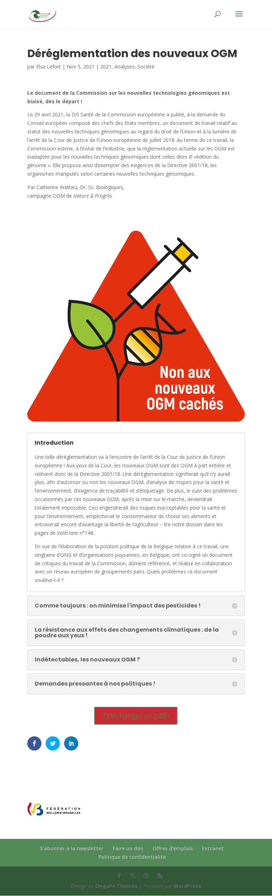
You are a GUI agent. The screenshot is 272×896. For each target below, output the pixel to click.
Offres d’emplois (173, 848)
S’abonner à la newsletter (71, 848)
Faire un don (128, 848)
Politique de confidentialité (132, 856)
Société (145, 66)
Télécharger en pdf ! (136, 715)
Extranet (213, 848)
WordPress (187, 886)
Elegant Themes (116, 886)
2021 (106, 66)
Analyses (124, 66)
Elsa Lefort (48, 66)
